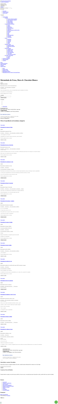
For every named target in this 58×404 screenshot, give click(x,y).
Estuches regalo (10, 51)
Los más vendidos (6, 390)
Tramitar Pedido (5, 12)
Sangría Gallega (10, 22)
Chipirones (9, 29)
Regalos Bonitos (8, 48)
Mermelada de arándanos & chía (6, 161)
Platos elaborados (10, 35)
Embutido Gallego (10, 45)
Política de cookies (6, 387)
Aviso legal (5, 382)
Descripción (5, 106)
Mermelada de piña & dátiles (6, 245)
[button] (29, 1)
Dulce (6, 38)
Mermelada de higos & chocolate (6, 183)
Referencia (2, 118)
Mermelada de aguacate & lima (6, 127)
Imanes (8, 57)
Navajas (8, 32)
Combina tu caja (10, 49)
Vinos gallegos (10, 20)
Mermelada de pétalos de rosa (6, 261)
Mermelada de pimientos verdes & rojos (8, 294)
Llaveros (8, 56)
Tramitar (1, 6)
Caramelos (9, 40)
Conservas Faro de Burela (9, 23)
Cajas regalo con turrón (11, 54)
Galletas (8, 42)
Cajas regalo (9, 53)
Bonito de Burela (10, 28)
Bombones (9, 39)
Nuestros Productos (6, 58)
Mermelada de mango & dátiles (6, 222)
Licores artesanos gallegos (12, 19)
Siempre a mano (8, 44)
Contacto (4, 60)
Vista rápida (2, 125)
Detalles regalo (10, 50)
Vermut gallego (10, 21)
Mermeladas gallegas (11, 46)
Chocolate (9, 41)
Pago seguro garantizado (7, 385)
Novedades (5, 389)
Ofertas (4, 388)
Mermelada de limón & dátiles (6, 316)
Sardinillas (9, 36)
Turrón (8, 43)
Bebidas (6, 17)
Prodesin (8, 395)
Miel (8, 47)
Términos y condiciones (7, 383)
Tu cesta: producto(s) (4, 1)
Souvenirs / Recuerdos (9, 55)
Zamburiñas (9, 37)
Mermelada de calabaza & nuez (6, 329)
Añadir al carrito (3, 97)
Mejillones (9, 31)
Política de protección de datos (8, 386)
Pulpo (8, 34)
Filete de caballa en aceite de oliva (13, 30)
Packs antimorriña (10, 52)
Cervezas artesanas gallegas (12, 18)
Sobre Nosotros (5, 59)
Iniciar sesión (5, 13)
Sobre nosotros (5, 384)
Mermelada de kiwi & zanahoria (6, 280)
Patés (8, 33)
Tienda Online (5, 16)
